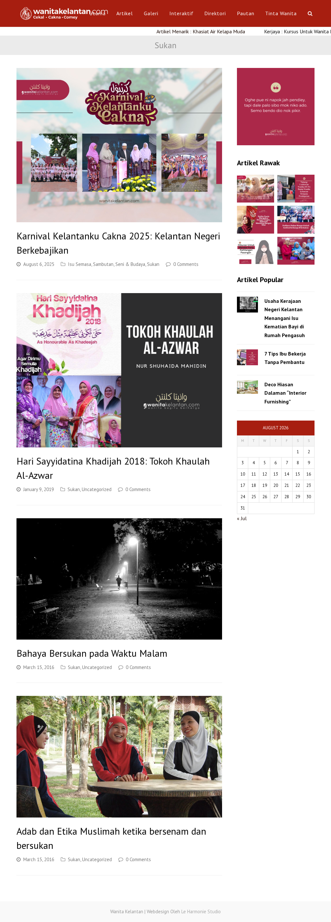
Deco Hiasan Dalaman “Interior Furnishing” (285, 393)
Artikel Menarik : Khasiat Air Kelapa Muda (171, 31)
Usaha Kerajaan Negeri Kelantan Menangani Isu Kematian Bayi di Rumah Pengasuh (284, 318)
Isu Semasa (79, 264)
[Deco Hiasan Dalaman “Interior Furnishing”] (247, 387)
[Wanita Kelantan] (64, 12)
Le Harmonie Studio (201, 911)
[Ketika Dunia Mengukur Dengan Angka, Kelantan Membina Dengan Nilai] (255, 220)
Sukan (153, 264)
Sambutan (103, 264)
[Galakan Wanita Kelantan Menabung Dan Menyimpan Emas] (296, 251)
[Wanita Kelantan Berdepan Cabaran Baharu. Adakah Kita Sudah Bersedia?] (255, 189)
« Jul (242, 518)
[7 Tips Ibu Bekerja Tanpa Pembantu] (247, 357)
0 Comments (185, 264)
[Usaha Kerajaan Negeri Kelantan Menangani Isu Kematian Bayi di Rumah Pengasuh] (247, 305)
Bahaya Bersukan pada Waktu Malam (91, 653)
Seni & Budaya (130, 264)
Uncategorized (97, 489)
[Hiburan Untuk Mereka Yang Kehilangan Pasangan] (255, 251)
